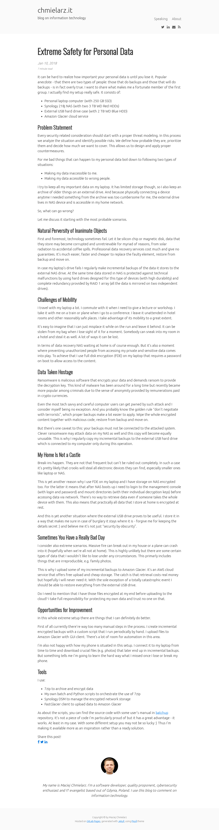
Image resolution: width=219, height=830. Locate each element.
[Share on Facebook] (39, 742)
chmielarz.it (55, 10)
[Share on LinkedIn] (45, 742)
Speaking (161, 19)
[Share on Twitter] (42, 742)
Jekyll (121, 821)
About (176, 19)
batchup (162, 713)
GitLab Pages (93, 821)
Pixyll (134, 821)
